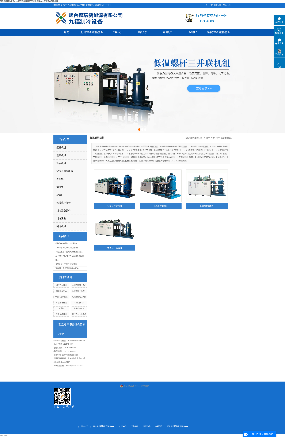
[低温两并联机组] (207, 186)
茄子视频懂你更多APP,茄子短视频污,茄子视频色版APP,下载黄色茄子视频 (29, 1)
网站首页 (84, 426)
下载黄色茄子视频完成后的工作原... (69, 252)
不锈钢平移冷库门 (61, 291)
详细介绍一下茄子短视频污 (66, 264)
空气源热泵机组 (64, 171)
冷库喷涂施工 (79, 308)
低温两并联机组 (207, 206)
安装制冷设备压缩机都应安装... (67, 268)
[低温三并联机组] (114, 227)
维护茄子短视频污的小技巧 (66, 244)
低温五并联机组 (160, 206)
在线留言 (193, 32)
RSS (225, 5)
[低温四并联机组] (114, 186)
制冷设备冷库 (79, 303)
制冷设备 (61, 218)
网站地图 (217, 5)
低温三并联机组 (114, 247)
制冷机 (61, 308)
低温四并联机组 (114, 206)
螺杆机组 (61, 147)
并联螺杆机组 (61, 303)
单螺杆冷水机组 (61, 297)
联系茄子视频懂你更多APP (218, 33)
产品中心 (117, 32)
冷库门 (60, 195)
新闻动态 (167, 32)
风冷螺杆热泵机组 (79, 297)
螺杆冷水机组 (61, 285)
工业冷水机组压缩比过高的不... (67, 248)
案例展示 (142, 32)
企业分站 (209, 5)
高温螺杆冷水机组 (79, 291)
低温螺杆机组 (61, 314)
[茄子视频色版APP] (8, 38)
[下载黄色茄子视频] (142, 85)
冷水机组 (61, 163)
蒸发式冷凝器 (63, 202)
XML (230, 5)
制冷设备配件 (63, 210)
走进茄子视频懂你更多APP (91, 33)
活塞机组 (61, 155)
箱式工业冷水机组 (79, 314)
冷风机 (60, 179)
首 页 (66, 32)
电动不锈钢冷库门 (79, 285)
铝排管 (60, 187)
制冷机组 (61, 226)
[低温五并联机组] (161, 186)
